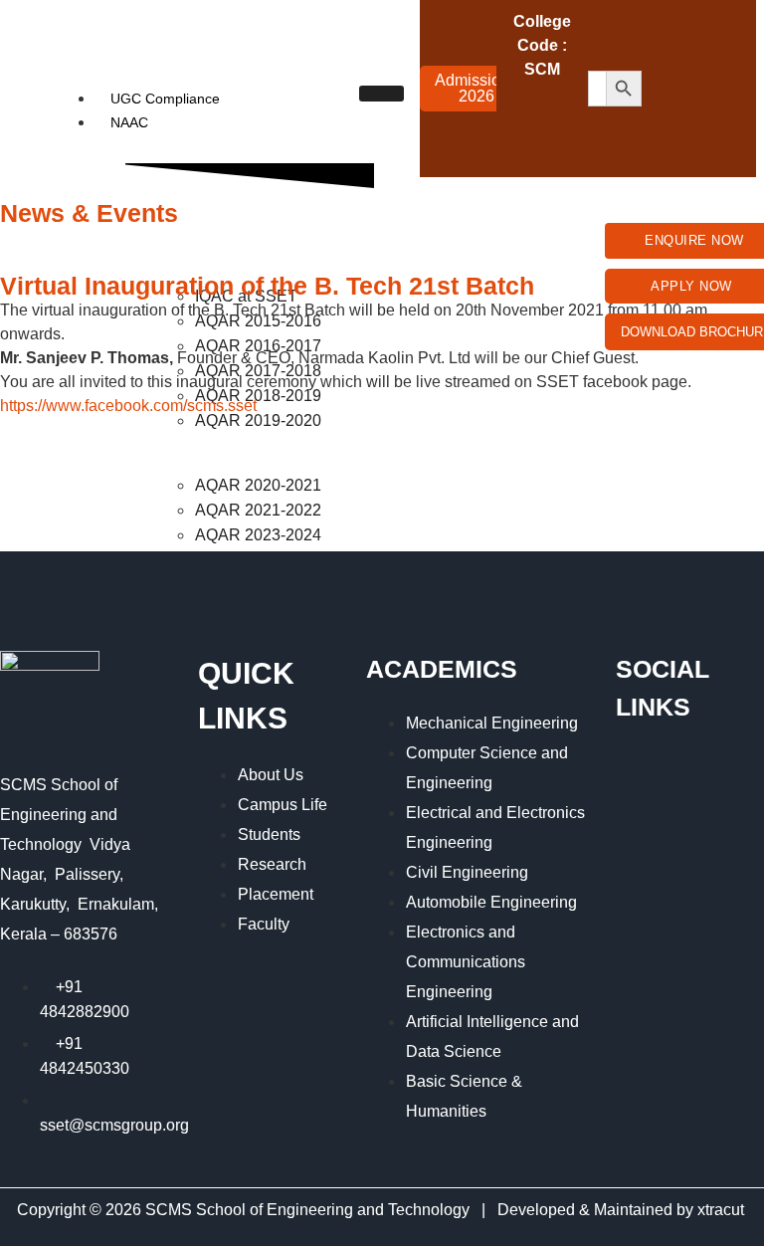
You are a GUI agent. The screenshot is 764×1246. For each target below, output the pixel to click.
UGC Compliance (165, 98)
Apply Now (691, 286)
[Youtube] (722, 85)
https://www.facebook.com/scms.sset (128, 405)
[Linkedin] (666, 141)
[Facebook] (666, 30)
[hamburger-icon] (381, 94)
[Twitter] (722, 30)
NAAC (129, 122)
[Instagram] (666, 85)
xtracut (722, 1209)
